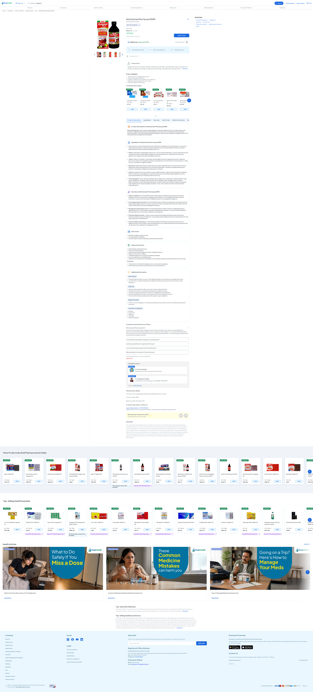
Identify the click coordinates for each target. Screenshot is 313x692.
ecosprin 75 (154, 609)
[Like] (181, 416)
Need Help (8, 667)
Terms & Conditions (72, 649)
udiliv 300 (124, 609)
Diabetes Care (173, 7)
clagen (139, 611)
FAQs (197, 26)
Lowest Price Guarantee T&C (74, 662)
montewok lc (119, 611)
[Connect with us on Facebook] (72, 639)
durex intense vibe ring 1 (145, 628)
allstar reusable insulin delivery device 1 (153, 626)
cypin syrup (145, 611)
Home (3, 10)
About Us (7, 639)
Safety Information (178, 120)
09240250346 (144, 408)
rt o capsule (170, 609)
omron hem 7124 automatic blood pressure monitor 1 (153, 622)
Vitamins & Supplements (136, 7)
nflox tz (126, 611)
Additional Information (215, 24)
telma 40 (118, 609)
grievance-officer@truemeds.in (140, 664)
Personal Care (63, 7)
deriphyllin (178, 611)
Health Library (9, 648)
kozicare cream (164, 611)
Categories (10, 10)
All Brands (7, 664)
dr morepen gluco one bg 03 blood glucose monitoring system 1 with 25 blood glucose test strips (162, 620)
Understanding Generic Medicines (14, 657)
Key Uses (157, 120)
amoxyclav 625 (162, 609)
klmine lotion (132, 611)
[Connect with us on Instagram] (68, 639)
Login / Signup (300, 3)
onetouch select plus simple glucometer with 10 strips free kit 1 (178, 624)
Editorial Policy (138, 385)
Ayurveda (7, 654)
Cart (310, 3)
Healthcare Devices (208, 7)
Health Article (8, 642)
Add (132, 109)
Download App (290, 3)
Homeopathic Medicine (246, 7)
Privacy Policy (70, 652)
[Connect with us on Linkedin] (81, 639)
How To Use (166, 120)
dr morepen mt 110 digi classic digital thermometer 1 (130, 618)
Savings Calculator (10, 676)
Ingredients (147, 120)
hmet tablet (178, 609)
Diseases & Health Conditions (13, 651)
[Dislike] (186, 416)
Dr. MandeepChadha (142, 379)
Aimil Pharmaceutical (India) (132, 21)
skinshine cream (145, 609)
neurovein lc (155, 611)
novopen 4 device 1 (157, 628)
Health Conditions (98, 7)
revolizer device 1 (173, 622)
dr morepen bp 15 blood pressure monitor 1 (149, 624)
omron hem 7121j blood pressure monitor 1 (175, 626)
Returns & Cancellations (73, 659)
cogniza (129, 609)
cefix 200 (172, 611)
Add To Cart (182, 35)
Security (7, 673)
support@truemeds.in (132, 408)
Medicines (30, 7)
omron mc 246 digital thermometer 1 (127, 624)
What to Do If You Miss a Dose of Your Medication (20, 593)
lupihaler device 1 (133, 622)
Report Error (129, 358)
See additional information (23, 687)
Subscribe (201, 643)
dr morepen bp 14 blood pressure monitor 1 (155, 618)
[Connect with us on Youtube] (77, 639)
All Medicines (8, 661)
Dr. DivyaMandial (141, 369)
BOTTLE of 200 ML (132, 25)
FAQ (6, 670)
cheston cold (136, 609)
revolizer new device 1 (169, 628)
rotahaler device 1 (173, 618)
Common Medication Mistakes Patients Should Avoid (125, 593)
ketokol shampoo (187, 609)
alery (150, 611)
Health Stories (9, 645)
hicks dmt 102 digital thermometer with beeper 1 (129, 626)
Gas (36, 10)
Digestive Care (29, 10)
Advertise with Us (9, 679)
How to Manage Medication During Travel (225, 593)
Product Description (134, 120)
